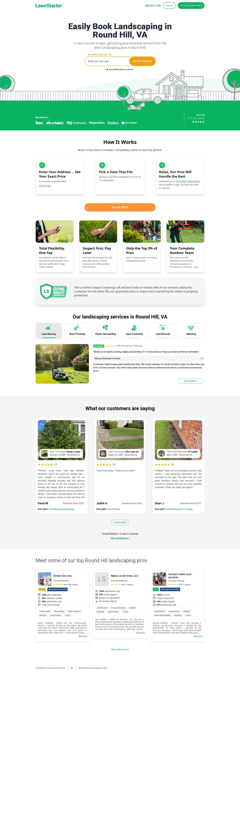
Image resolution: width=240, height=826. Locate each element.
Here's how (45, 185)
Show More (120, 522)
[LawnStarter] (49, 5)
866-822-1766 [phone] (153, 5)
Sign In (169, 5)
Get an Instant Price (191, 5)
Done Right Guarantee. (188, 181)
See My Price (120, 207)
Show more (82, 636)
